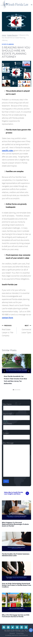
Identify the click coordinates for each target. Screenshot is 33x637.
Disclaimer (12, 633)
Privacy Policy (20, 633)
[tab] (13, 389)
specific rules (7, 150)
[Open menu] (31, 4)
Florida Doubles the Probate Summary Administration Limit (15, 555)
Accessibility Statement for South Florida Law (16, 635)
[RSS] (26, 627)
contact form (7, 317)
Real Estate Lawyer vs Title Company (7, 331)
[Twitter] (13, 627)
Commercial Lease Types (26, 329)
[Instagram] (8, 627)
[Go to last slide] (4, 371)
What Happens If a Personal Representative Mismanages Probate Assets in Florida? (15, 524)
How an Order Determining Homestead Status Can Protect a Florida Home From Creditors (16, 585)
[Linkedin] (21, 627)
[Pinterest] (17, 627)
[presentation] (16, 363)
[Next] (28, 371)
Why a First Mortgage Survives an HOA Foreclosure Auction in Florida (15, 615)
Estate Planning (8, 44)
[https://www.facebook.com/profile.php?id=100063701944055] (4, 627)
